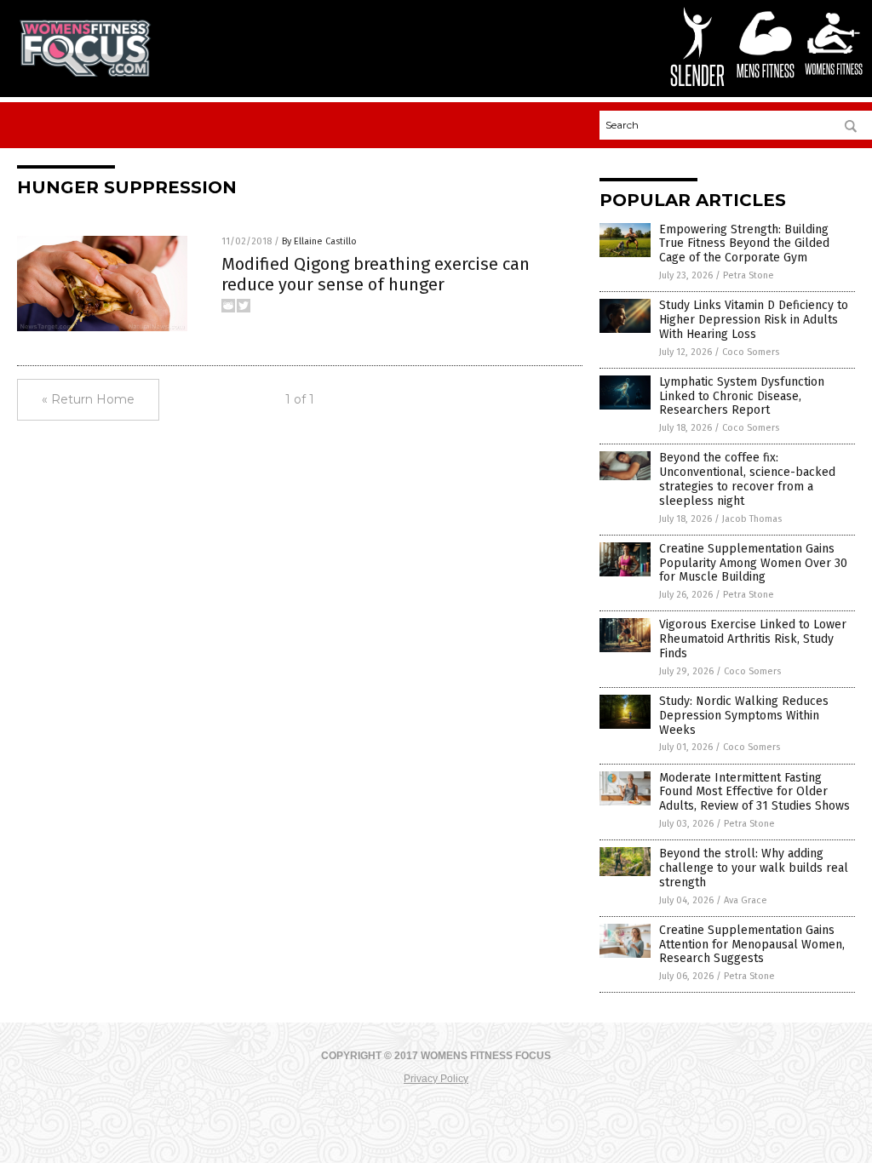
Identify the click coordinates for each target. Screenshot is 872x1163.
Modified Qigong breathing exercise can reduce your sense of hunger (375, 274)
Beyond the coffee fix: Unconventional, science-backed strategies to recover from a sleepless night (747, 478)
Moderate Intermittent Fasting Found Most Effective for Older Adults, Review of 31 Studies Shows (754, 792)
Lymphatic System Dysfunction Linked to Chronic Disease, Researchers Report (741, 396)
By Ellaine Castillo (319, 241)
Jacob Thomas (752, 518)
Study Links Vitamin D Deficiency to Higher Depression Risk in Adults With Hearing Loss (753, 319)
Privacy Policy (436, 1079)
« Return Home (88, 399)
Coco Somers (750, 352)
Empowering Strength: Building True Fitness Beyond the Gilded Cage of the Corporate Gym (744, 244)
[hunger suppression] (85, 73)
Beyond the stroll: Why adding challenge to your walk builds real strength (753, 868)
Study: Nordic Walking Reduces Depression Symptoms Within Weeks (744, 715)
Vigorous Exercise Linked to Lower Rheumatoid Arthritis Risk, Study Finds (752, 639)
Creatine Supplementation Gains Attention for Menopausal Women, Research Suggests (752, 944)
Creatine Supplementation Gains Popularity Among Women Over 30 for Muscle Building (753, 563)
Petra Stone (748, 275)
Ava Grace (745, 900)
